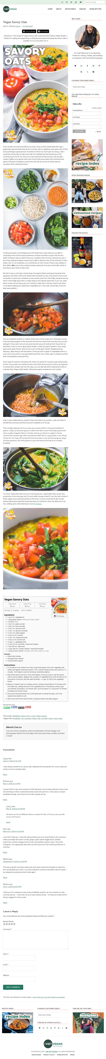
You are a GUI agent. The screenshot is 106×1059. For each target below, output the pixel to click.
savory (50, 718)
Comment (7, 929)
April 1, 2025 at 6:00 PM (12, 887)
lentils (34, 718)
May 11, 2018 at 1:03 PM (11, 784)
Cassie (5, 758)
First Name (76, 117)
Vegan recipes (41, 716)
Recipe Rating (8, 921)
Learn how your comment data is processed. (48, 997)
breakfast (16, 718)
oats (38, 718)
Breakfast (16, 716)
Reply (5, 774)
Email (5, 965)
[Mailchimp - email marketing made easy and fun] (98, 132)
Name (6, 954)
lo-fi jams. (38, 504)
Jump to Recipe (30, 31)
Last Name (76, 124)
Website (6, 975)
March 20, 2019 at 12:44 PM (13, 831)
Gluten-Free (25, 716)
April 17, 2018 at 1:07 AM (12, 761)
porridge (44, 718)
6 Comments (28, 26)
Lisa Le (9, 806)
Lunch (33, 716)
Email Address (78, 110)
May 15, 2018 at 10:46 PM (15, 809)
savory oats (58, 718)
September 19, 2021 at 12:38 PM (15, 861)
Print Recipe (44, 31)
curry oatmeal (26, 718)
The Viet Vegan (51, 1051)
